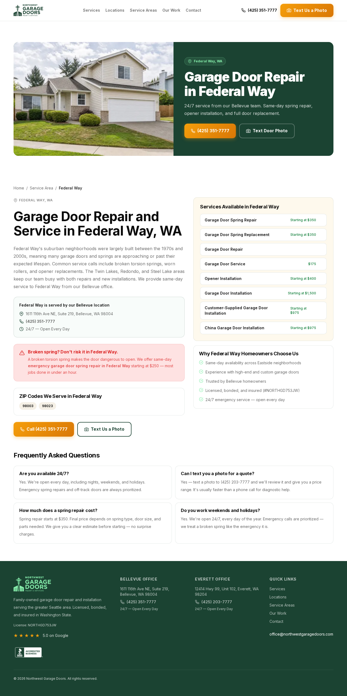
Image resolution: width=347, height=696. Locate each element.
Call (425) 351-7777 (47, 429)
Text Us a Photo (310, 10)
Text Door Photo (270, 130)
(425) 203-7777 (216, 602)
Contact (193, 10)
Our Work (171, 10)
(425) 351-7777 (262, 10)
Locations (114, 10)
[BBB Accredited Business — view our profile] (28, 652)
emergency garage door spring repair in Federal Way (79, 365)
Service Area (41, 188)
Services (91, 10)
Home (19, 188)
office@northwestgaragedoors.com (301, 634)
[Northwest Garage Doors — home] (28, 10)
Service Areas (143, 10)
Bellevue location (93, 305)
